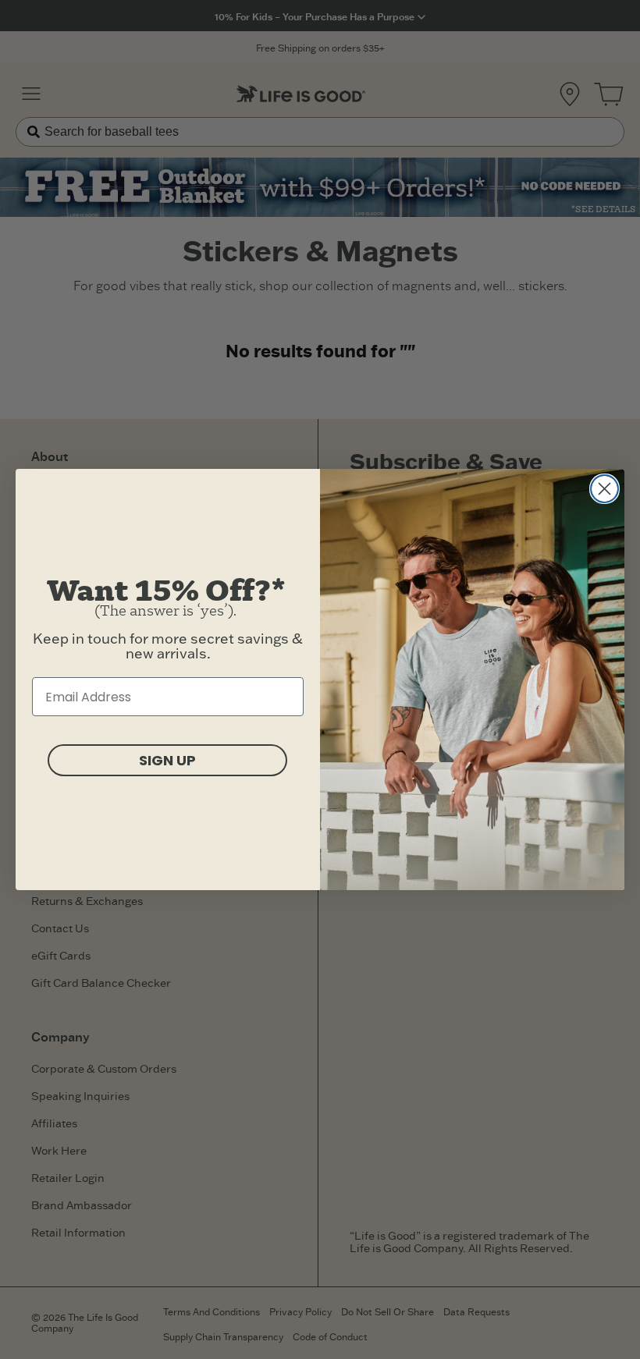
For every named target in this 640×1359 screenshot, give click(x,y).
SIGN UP (167, 760)
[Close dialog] (604, 488)
